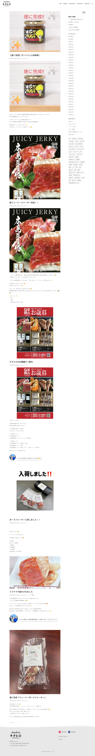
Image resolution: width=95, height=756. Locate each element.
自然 (70, 180)
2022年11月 (71, 78)
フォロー (64, 731)
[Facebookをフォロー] (69, 732)
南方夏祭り (71, 24)
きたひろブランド (24, 58)
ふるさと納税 (71, 143)
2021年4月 (70, 106)
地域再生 (70, 164)
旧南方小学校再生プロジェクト (75, 131)
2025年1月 (70, 52)
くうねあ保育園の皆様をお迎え (75, 19)
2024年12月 (71, 54)
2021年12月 (71, 91)
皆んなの (83, 177)
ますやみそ (71, 146)
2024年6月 (70, 65)
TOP (60, 3)
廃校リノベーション (80, 172)
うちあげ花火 (71, 141)
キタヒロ (81, 146)
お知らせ (18, 58)
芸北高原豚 (79, 180)
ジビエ (70, 151)
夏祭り (70, 167)
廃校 (75, 169)
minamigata (74, 138)
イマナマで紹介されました (21, 592)
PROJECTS (72, 3)
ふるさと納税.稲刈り (78, 143)
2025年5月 (70, 44)
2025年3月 (70, 49)
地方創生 (80, 164)
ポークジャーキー (72, 154)
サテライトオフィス (80, 149)
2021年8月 (70, 99)
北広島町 (76, 156)
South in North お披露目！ (74, 29)
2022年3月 (70, 86)
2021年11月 (71, 93)
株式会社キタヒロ (77, 175)
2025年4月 (70, 47)
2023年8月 (70, 75)
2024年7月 (70, 62)
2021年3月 (70, 109)
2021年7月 (70, 101)
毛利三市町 (71, 134)
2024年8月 (70, 60)
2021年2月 (70, 112)
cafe (69, 138)
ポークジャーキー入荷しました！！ (25, 520)
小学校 (76, 167)
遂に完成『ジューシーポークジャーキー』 (28, 697)
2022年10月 (71, 80)
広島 (80, 167)
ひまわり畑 (82, 141)
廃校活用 (70, 175)
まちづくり (76, 146)
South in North (80, 138)
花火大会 (73, 180)
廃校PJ (79, 169)
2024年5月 (70, 67)
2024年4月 (70, 70)
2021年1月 (70, 114)
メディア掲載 (31, 595)
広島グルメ (71, 169)
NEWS (65, 3)
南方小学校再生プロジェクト (74, 162)
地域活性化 (76, 164)
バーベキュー (75, 151)
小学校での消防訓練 (73, 27)
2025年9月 (70, 36)
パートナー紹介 (72, 126)
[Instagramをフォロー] (60, 732)
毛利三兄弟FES (77, 177)
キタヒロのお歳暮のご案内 (21, 362)
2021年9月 (70, 96)
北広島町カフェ (71, 159)
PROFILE (80, 3)
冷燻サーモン (71, 156)
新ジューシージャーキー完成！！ (24, 203)
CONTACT (87, 3)
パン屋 (80, 151)
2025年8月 (70, 39)
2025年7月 (70, 41)
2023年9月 (70, 73)
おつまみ (76, 141)
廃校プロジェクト (72, 172)
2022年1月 (70, 88)
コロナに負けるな (72, 149)
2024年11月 (71, 57)
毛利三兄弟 (71, 177)
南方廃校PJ (83, 162)
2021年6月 (70, 104)
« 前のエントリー (14, 722)
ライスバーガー (79, 154)
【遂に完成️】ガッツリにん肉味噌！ (25, 55)
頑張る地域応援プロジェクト (74, 182)
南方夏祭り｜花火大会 (73, 22)
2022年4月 (70, 83)
